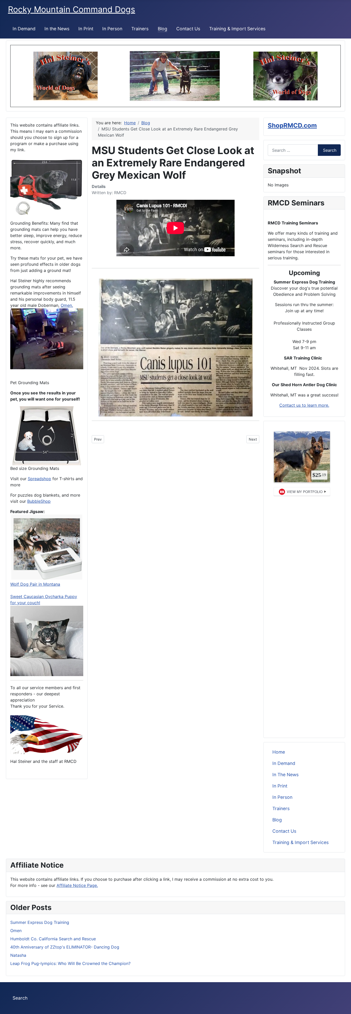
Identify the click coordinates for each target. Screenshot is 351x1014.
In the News (56, 28)
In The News (285, 774)
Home (278, 752)
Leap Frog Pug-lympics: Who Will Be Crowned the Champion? (70, 963)
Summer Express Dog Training (39, 922)
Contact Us (188, 28)
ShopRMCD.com (292, 125)
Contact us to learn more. (304, 405)
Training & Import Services (237, 28)
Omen (16, 930)
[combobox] (293, 150)
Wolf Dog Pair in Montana (35, 584)
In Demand (24, 28)
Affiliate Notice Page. (77, 885)
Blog (162, 28)
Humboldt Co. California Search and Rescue (53, 938)
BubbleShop (39, 501)
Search (329, 150)
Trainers (140, 28)
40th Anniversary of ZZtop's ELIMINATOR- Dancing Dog (64, 947)
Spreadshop (39, 478)
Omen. (67, 305)
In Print (85, 28)
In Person (112, 28)
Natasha (18, 955)
